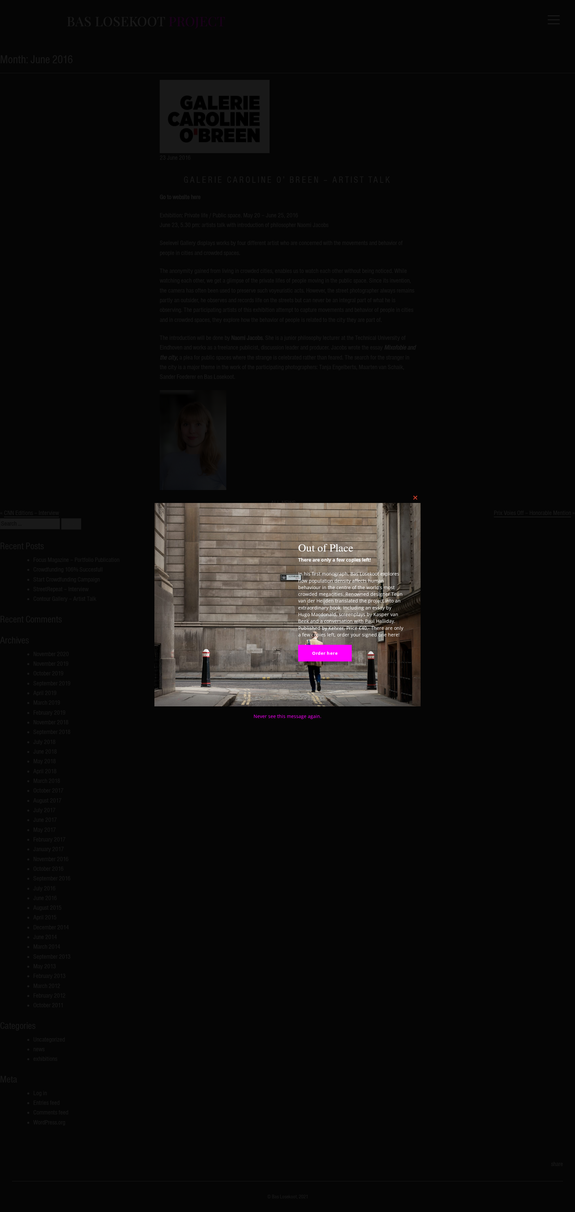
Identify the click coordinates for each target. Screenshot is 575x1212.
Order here (325, 653)
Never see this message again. (287, 716)
